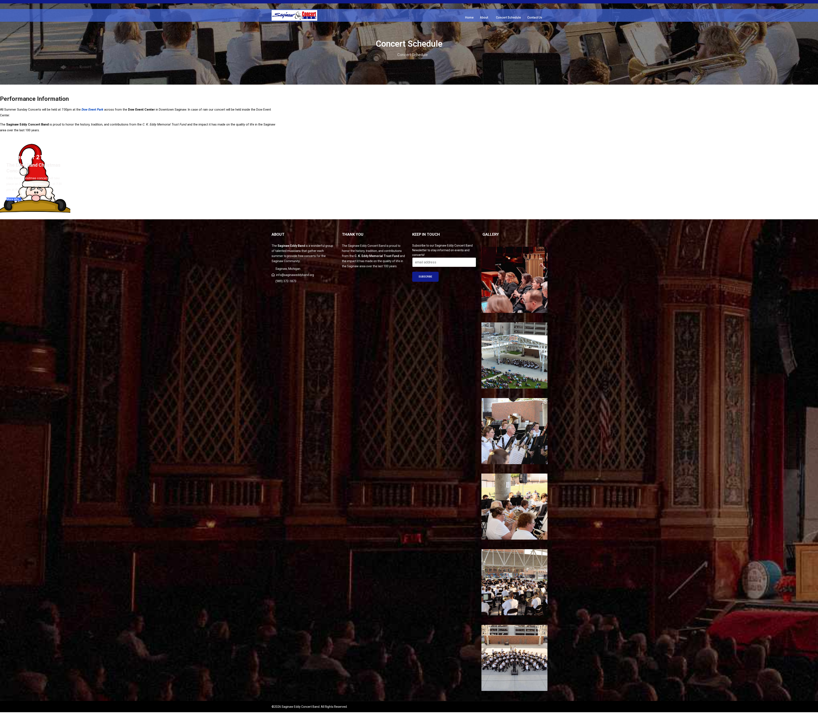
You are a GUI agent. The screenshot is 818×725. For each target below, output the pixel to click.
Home (469, 17)
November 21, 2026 (33, 157)
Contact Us (534, 17)
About (484, 17)
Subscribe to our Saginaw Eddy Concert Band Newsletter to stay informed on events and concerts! (442, 250)
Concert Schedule (508, 17)
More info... (13, 199)
